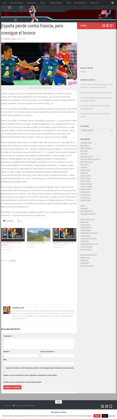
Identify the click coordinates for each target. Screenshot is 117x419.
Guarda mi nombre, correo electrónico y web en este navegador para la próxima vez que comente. (40, 368)
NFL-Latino (84, 151)
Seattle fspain (85, 192)
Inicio (5, 3)
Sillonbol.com (85, 258)
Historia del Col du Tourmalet (36, 243)
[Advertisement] (39, 283)
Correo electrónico (47, 351)
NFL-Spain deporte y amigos (90, 159)
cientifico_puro (10, 39)
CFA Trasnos (84, 241)
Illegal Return (84, 145)
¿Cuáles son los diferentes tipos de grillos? (97, 93)
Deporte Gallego (55, 3)
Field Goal (83, 154)
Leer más (111, 416)
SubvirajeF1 (84, 208)
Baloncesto (32, 3)
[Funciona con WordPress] (14, 405)
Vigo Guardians (85, 236)
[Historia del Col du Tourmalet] (39, 234)
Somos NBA (84, 263)
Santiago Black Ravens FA (89, 244)
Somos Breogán (86, 227)
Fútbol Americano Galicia (88, 233)
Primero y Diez (85, 178)
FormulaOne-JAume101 (88, 214)
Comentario (8, 336)
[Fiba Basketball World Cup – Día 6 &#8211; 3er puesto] (13, 234)
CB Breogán (84, 222)
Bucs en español (86, 186)
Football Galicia (85, 230)
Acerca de (94, 3)
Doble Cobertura (86, 148)
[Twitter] (103, 25)
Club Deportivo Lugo (87, 219)
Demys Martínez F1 (86, 211)
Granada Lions (85, 197)
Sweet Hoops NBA (86, 266)
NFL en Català (85, 181)
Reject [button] (105, 416)
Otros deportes (79, 3)
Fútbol (68, 3)
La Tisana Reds (85, 195)
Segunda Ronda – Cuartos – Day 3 (63, 243)
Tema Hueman (30, 405)
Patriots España (85, 189)
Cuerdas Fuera (85, 175)
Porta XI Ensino (85, 225)
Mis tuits (83, 72)
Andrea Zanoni (85, 170)
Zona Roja (83, 167)
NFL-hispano (84, 165)
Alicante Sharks (85, 200)
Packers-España (86, 184)
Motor (43, 3)
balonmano (12, 261)
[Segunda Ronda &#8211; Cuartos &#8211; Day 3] (64, 234)
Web (4, 359)
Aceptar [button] (97, 416)
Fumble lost (84, 173)
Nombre (6, 351)
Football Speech (86, 143)
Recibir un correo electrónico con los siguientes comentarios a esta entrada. (30, 375)
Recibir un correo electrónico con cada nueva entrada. (22, 382)
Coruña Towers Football (88, 238)
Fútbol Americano (16, 3)
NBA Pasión (84, 260)
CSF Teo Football (86, 247)
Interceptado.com (86, 156)
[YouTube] (111, 25)
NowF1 (82, 206)
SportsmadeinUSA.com (88, 255)
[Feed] (107, 25)
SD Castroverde (85, 249)
